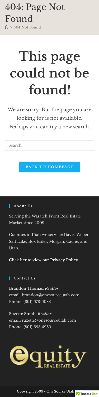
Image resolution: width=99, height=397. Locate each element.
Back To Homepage (50, 167)
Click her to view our (43, 260)
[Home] (6, 27)
